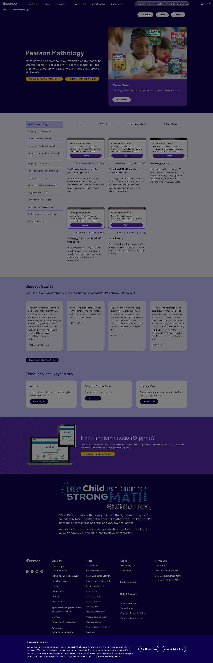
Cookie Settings (149, 649)
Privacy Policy (114, 656)
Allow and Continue (173, 649)
